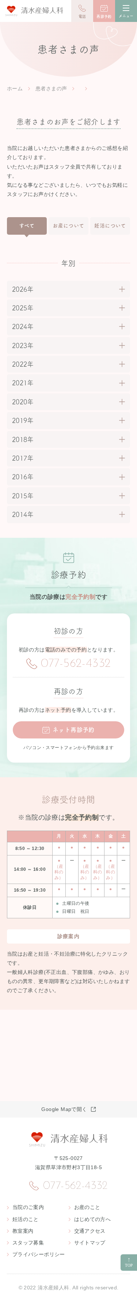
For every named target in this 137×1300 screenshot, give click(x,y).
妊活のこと (25, 1219)
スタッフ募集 (28, 1243)
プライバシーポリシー (38, 1254)
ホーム (15, 88)
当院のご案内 (28, 1207)
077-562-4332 (76, 664)
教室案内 (23, 1231)
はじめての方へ (92, 1219)
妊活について (110, 225)
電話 (82, 16)
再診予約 (104, 16)
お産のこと (87, 1207)
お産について (68, 225)
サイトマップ (90, 1243)
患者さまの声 (51, 88)
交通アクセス (90, 1231)
